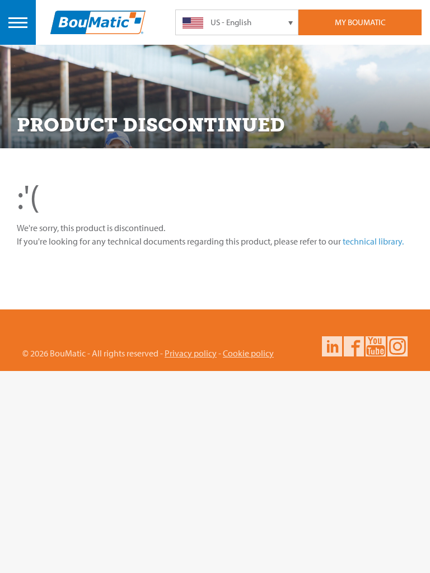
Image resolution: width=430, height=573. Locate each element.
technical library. (373, 241)
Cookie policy (248, 353)
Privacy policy (191, 353)
